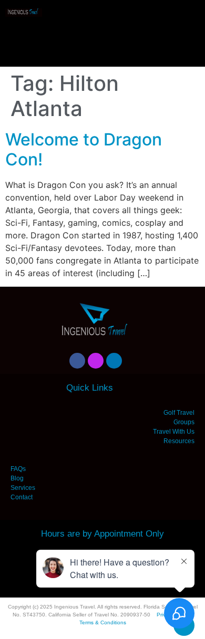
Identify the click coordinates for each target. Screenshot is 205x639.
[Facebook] (77, 361)
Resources (178, 441)
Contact (22, 497)
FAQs (18, 469)
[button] (102, 37)
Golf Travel (178, 412)
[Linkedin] (114, 361)
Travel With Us (173, 431)
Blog (17, 478)
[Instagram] (96, 361)
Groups (183, 422)
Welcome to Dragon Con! (83, 149)
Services (23, 487)
